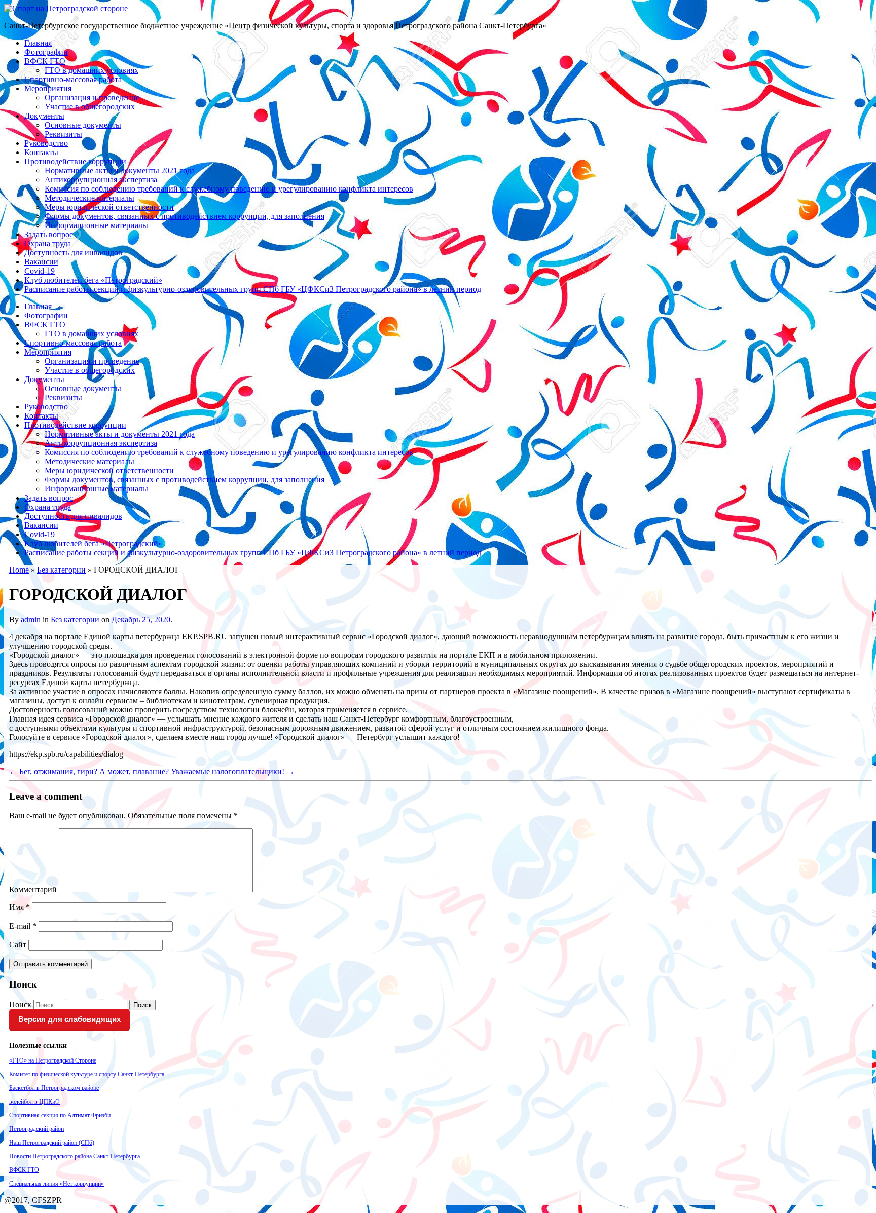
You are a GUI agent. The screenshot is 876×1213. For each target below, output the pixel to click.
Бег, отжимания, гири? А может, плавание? (89, 771)
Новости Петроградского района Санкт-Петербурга (74, 1156)
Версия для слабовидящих (69, 1019)
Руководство (46, 143)
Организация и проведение (92, 97)
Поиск (20, 1004)
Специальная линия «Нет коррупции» (56, 1183)
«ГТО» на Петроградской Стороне (52, 1060)
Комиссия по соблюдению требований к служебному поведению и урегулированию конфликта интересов (229, 188)
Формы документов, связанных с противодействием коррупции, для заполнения (184, 216)
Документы (44, 115)
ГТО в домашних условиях (91, 70)
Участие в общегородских (90, 106)
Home (19, 569)
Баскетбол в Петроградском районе (54, 1087)
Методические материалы (89, 198)
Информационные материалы (96, 225)
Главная (38, 43)
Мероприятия (47, 88)
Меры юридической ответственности (109, 207)
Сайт (17, 944)
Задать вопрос (48, 234)
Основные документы (83, 125)
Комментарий (33, 889)
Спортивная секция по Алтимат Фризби (60, 1115)
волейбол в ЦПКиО (34, 1101)
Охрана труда (47, 243)
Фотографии (46, 52)
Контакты (41, 152)
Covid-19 (39, 271)
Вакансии (41, 261)
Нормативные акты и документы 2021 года (120, 170)
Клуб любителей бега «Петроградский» (93, 280)
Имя (19, 907)
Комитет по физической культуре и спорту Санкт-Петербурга (86, 1074)
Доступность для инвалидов (73, 252)
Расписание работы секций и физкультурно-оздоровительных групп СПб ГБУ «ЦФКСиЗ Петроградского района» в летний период (252, 289)
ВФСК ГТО (44, 61)
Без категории (61, 569)
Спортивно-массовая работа (73, 79)
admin (31, 619)
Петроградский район (36, 1128)
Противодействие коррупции (75, 161)
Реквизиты (63, 134)
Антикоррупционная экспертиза (101, 179)
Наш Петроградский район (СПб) (51, 1142)
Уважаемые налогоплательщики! (233, 771)
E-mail (22, 926)
